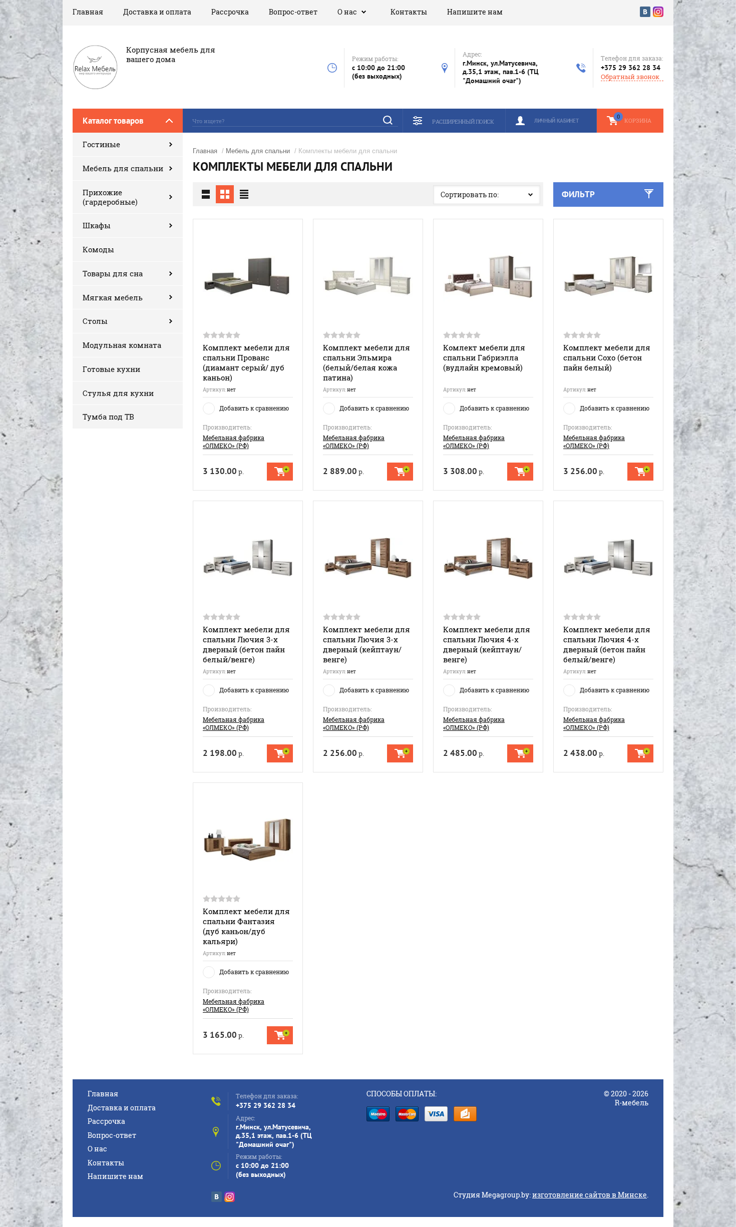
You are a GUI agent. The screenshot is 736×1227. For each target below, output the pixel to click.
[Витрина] (225, 194)
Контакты (409, 12)
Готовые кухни (111, 369)
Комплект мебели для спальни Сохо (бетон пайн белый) (606, 357)
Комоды (98, 249)
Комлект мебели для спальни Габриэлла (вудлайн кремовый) (484, 357)
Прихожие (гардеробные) (110, 197)
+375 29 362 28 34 (630, 67)
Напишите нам (475, 12)
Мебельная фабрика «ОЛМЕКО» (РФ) (233, 442)
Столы (95, 321)
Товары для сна (113, 273)
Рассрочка (230, 12)
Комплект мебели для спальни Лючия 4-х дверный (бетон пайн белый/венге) (606, 644)
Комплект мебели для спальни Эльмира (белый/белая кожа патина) (366, 362)
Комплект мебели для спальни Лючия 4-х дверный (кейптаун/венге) (486, 644)
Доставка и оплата (157, 12)
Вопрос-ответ (293, 12)
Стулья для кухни (118, 393)
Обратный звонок (630, 77)
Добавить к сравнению (254, 408)
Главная (88, 12)
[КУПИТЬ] (280, 472)
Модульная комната (122, 345)
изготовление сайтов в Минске (589, 1194)
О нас (347, 12)
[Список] (206, 194)
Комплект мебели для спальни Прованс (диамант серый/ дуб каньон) (246, 362)
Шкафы (97, 225)
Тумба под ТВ (108, 417)
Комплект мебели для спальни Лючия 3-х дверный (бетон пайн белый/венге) (246, 644)
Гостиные (101, 144)
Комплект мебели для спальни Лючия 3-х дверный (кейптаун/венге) (366, 644)
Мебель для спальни (123, 168)
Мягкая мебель (113, 297)
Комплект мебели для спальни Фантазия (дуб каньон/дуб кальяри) (246, 926)
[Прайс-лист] (244, 194)
